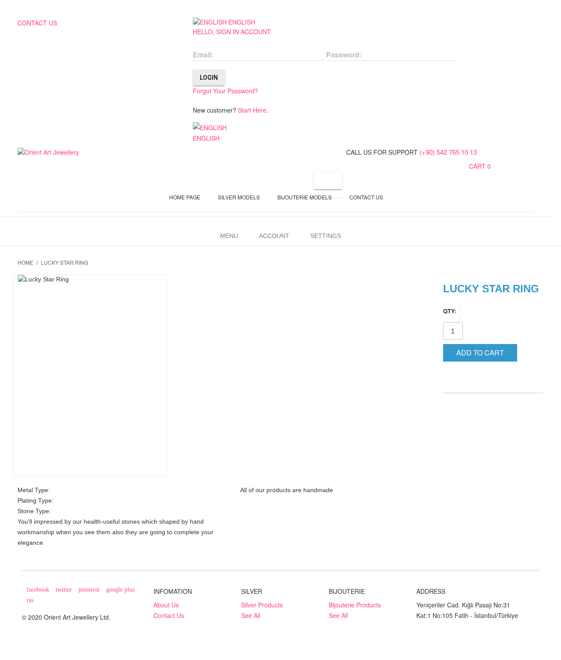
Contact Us (168, 615)
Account (274, 235)
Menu (229, 235)
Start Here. (253, 110)
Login (209, 77)
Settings (325, 235)
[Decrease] (460, 309)
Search (328, 180)
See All (250, 615)
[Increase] (460, 318)
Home (25, 262)
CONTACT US (37, 22)
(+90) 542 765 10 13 (448, 151)
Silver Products (262, 604)
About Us (166, 604)
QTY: (449, 311)
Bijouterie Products (355, 604)
